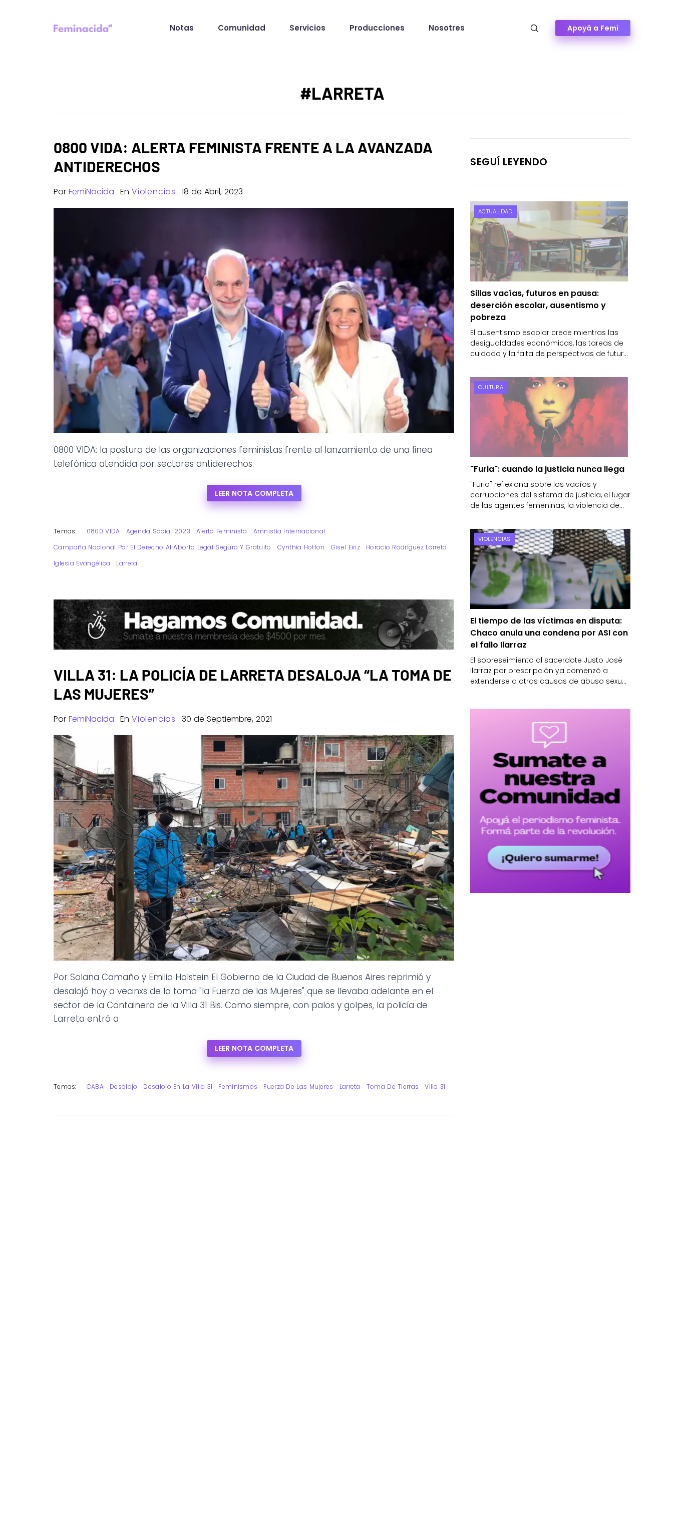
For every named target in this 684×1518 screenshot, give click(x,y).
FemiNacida (91, 191)
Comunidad (241, 28)
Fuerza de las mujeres (298, 1086)
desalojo (123, 1086)
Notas (182, 28)
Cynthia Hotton (301, 547)
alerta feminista (221, 531)
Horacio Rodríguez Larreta (406, 547)
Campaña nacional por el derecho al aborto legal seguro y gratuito (162, 547)
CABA (95, 1086)
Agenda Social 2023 (158, 531)
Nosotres (447, 28)
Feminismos (237, 1086)
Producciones (377, 28)
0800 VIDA (103, 531)
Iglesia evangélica (82, 563)
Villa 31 (435, 1086)
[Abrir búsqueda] (534, 28)
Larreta (126, 563)
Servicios (307, 28)
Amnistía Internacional (289, 531)
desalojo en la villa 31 (177, 1086)
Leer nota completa (254, 493)
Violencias (154, 191)
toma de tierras (393, 1086)
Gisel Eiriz (345, 547)
